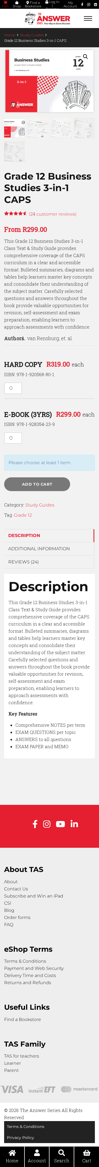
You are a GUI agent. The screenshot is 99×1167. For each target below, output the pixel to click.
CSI (7, 903)
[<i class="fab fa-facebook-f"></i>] (82, 4)
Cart (5, 6)
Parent (11, 1070)
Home (9, 35)
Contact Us (16, 888)
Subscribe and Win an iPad (33, 896)
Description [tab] (24, 535)
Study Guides (32, 35)
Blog (9, 910)
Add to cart (37, 484)
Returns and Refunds (27, 982)
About (11, 881)
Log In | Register (53, 5)
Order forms (17, 917)
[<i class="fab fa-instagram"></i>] (88, 4)
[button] (85, 57)
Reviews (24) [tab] (23, 562)
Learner (12, 1063)
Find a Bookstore (33, 4)
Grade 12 (23, 515)
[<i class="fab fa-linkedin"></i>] (95, 4)
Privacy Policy (20, 1137)
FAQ (8, 924)
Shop (17, 6)
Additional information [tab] (39, 548)
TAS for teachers (21, 1056)
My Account (70, 4)
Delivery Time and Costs (30, 975)
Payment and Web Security (34, 968)
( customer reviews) (52, 214)
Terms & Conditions (25, 961)
